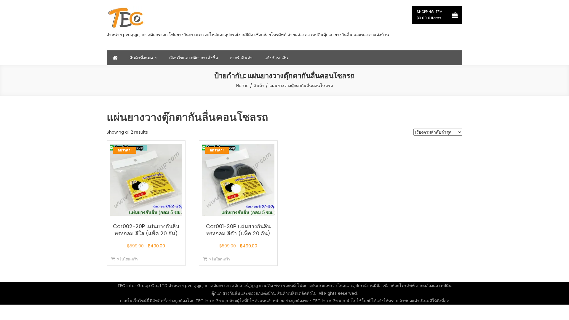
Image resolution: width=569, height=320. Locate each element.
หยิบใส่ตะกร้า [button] (127, 259)
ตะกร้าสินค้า (241, 58)
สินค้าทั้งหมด (141, 58)
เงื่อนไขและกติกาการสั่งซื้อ (193, 58)
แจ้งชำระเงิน (276, 58)
